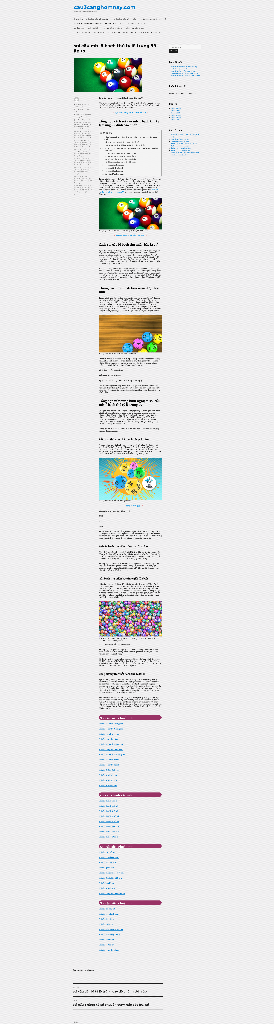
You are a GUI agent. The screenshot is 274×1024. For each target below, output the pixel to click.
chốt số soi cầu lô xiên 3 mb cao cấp (183, 71)
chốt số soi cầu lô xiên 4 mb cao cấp (183, 69)
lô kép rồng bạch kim (81, 156)
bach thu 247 (80, 120)
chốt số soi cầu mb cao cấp (97, 19)
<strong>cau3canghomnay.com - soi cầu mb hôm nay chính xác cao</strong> (76, 1022)
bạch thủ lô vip (86, 133)
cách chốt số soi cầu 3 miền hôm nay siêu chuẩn (124, 28)
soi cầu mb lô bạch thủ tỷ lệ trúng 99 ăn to (82, 176)
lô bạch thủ (87, 153)
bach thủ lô (84, 124)
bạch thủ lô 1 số (83, 126)
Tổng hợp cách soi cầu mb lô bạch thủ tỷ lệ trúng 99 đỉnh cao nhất (83, 185)
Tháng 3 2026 (176, 115)
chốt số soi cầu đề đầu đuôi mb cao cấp (184, 67)
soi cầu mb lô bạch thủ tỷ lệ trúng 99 (82, 172)
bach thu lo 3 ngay (80, 129)
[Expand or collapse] (159, 133)
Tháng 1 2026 (175, 120)
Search (173, 51)
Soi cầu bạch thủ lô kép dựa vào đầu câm (82, 160)
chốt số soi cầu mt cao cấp (125, 19)
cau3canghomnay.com (105, 7)
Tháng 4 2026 (176, 113)
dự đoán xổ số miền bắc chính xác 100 (90, 32)
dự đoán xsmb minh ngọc (122, 32)
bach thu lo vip (79, 135)
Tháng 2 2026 (176, 117)
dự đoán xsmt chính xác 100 (131, 23)
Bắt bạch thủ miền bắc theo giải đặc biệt (83, 138)
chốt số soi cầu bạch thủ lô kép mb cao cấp (185, 76)
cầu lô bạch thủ (79, 151)
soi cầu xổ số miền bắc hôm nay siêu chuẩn (94, 23)
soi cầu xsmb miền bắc (148, 32)
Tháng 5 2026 (175, 111)
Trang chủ (78, 19)
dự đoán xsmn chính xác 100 (153, 19)
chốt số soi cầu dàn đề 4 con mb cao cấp (184, 73)
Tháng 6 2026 (176, 108)
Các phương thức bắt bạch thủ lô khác (83, 145)
